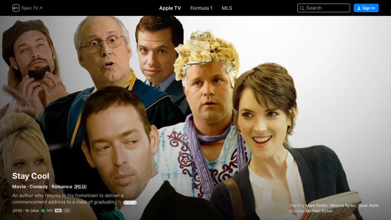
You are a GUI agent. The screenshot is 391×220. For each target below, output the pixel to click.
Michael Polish (319, 210)
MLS (227, 8)
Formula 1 (201, 8)
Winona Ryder (343, 205)
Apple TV (170, 8)
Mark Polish (316, 205)
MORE (130, 202)
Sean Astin (368, 205)
